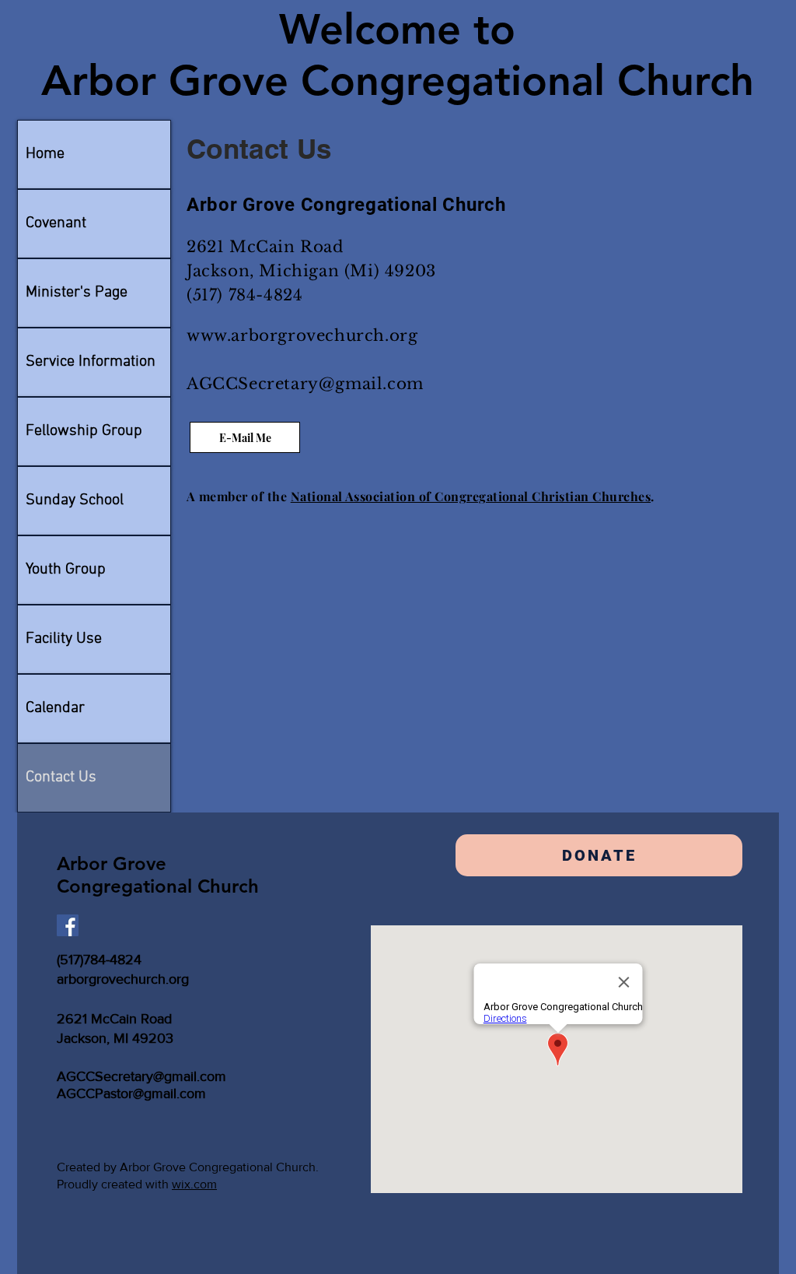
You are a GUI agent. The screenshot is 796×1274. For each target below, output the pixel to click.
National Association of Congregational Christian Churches (471, 496)
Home (45, 154)
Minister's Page (76, 292)
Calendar (55, 708)
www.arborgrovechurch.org (302, 335)
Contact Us (61, 777)
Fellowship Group (84, 431)
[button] (599, 855)
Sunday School (75, 500)
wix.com (194, 1184)
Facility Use (64, 639)
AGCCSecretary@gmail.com (305, 383)
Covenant (56, 223)
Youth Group (66, 569)
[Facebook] (68, 925)
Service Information (90, 362)
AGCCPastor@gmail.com (131, 1093)
